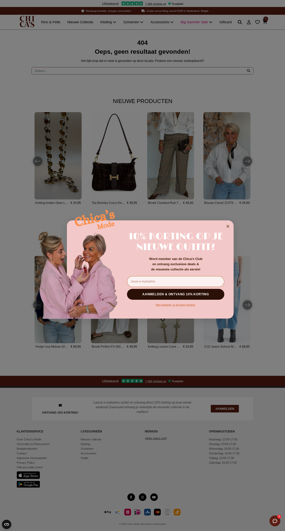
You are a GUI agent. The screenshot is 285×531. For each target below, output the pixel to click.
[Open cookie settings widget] (6, 524)
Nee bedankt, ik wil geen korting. (176, 304)
